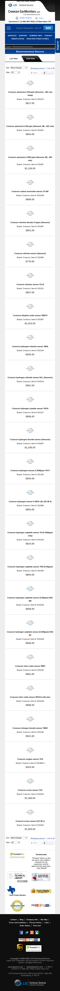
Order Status (26, 18)
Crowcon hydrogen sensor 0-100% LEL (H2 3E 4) (30, 502)
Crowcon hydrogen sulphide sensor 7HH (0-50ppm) (30, 567)
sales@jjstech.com (34, 967)
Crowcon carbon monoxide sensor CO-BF (30, 191)
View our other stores (25, 1)
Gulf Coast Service (17, 895)
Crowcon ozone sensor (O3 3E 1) (30, 821)
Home (8, 47)
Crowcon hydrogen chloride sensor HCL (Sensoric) (30, 377)
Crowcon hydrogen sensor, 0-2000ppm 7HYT (30, 470)
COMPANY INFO (35, 36)
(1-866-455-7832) (27, 22)
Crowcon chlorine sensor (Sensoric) (30, 253)
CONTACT (48, 36)
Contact (13, 919)
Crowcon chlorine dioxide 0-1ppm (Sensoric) (30, 222)
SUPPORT (23, 36)
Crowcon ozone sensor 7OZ (30, 790)
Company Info (32, 919)
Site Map (44, 919)
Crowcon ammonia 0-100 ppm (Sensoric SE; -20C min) (30, 126)
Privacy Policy (36, 922)
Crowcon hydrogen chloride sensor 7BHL (30, 346)
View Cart (37, 925)
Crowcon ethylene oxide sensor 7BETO (30, 315)
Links (46, 922)
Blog (21, 919)
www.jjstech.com (15, 967)
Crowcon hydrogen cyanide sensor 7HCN (30, 408)
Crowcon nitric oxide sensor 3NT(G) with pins (30, 697)
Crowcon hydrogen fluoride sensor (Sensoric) (30, 439)
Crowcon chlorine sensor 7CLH (30, 284)
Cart (41, 18)
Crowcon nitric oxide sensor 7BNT (30, 666)
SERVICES (12, 36)
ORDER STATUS (17, 39)
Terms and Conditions (17, 922)
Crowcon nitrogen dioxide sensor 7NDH (30, 728)
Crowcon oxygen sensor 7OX (30, 759)
